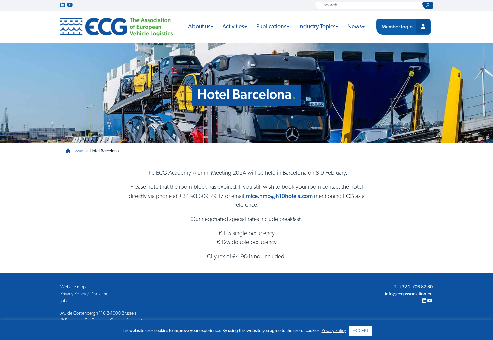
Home (78, 151)
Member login (397, 27)
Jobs (64, 301)
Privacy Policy (334, 331)
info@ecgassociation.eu (409, 294)
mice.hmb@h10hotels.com (279, 196)
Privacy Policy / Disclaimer (85, 294)
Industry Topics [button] (316, 27)
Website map (73, 287)
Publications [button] (271, 27)
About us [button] (199, 27)
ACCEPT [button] (360, 331)
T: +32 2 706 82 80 (413, 287)
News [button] (354, 27)
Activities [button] (233, 27)
